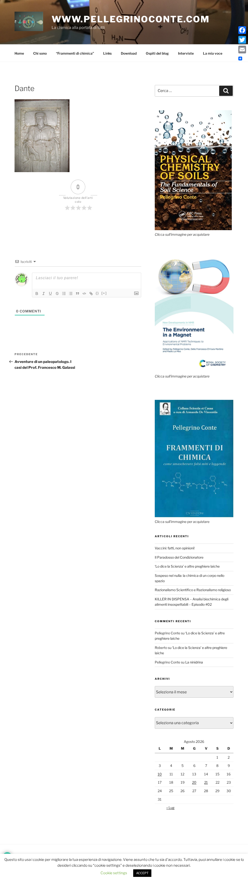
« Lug (170, 807)
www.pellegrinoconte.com (131, 19)
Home (19, 53)
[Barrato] (57, 293)
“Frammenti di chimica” (75, 53)
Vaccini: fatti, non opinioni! (174, 548)
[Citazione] (77, 293)
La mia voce (212, 53)
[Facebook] (242, 30)
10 (160, 774)
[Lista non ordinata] (70, 293)
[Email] (242, 49)
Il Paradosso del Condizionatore (179, 557)
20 (194, 782)
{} (97, 293)
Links (107, 53)
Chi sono (40, 53)
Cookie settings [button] (114, 873)
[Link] (91, 293)
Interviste (186, 53)
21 (206, 782)
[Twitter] (242, 40)
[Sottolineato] (50, 293)
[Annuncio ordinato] (64, 293)
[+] (104, 293)
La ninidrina (194, 662)
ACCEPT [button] (142, 873)
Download (129, 53)
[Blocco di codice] (84, 293)
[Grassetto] (36, 293)
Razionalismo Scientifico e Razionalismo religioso (193, 590)
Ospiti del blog (157, 53)
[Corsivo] (43, 293)
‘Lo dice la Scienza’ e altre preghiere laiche (187, 566)
